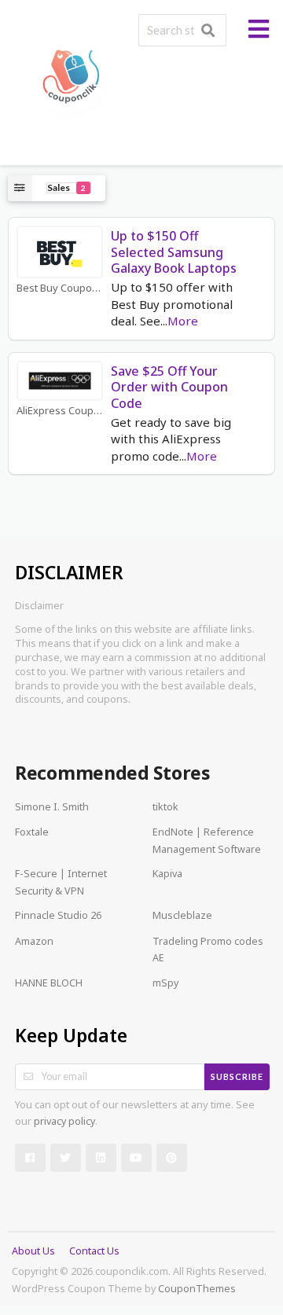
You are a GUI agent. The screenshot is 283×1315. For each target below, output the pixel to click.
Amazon (34, 942)
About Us (33, 1252)
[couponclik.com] (70, 77)
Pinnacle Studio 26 (58, 916)
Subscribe (237, 1076)
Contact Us (94, 1252)
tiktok (165, 808)
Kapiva (167, 875)
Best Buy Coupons (60, 289)
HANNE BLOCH (49, 984)
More (182, 322)
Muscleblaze (182, 916)
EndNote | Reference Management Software (207, 841)
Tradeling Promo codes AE (208, 950)
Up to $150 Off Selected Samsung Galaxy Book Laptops (174, 252)
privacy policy (64, 1122)
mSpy (165, 984)
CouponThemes (197, 1290)
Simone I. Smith (52, 808)
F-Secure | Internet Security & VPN (61, 883)
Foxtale (32, 833)
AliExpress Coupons (60, 412)
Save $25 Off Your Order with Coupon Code (169, 387)
